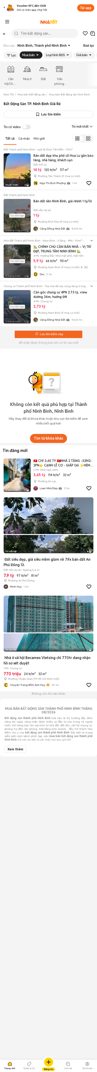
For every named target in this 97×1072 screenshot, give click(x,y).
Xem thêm (15, 749)
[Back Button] (4, 33)
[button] (4, 8)
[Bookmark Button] (37, 334)
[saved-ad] (85, 33)
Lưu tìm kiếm (51, 114)
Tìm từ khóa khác (48, 438)
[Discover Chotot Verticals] (7, 21)
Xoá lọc (88, 46)
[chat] (92, 33)
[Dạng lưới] (88, 138)
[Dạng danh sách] (77, 138)
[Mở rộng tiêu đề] (91, 240)
